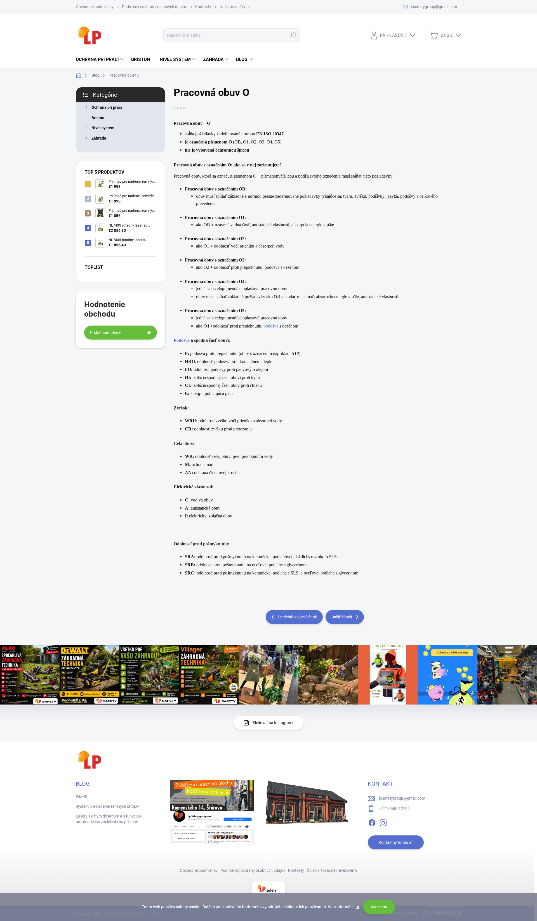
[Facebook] (372, 822)
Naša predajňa (232, 6)
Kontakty (203, 6)
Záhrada (98, 138)
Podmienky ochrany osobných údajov (154, 6)
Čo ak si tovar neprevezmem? (332, 870)
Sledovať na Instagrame (273, 722)
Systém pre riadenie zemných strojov (107, 806)
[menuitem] (101, 59)
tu (357, 906)
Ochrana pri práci (106, 107)
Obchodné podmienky (95, 6)
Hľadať (293, 35)
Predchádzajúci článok (297, 617)
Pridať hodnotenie (105, 332)
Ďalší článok (341, 617)
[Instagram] (383, 822)
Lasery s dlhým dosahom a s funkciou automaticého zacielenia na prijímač (108, 819)
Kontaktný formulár (396, 842)
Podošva (182, 340)
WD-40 (81, 796)
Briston (97, 118)
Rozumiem (379, 907)
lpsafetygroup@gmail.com (402, 798)
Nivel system (102, 128)
